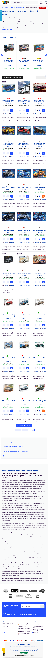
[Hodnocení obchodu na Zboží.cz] (43, 7)
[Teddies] (28, 596)
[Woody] (37, 596)
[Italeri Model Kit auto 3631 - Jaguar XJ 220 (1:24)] (39, 345)
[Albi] (6, 591)
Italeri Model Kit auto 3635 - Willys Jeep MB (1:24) (39, 401)
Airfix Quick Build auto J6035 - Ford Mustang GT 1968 (24, 144)
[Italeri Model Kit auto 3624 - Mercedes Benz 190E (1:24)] (39, 302)
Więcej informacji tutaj (7, 29)
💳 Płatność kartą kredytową (24, 631)
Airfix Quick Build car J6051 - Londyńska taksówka (8, 230)
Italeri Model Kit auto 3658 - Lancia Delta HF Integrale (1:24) (24, 61)
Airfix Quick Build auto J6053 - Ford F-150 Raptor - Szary (8, 187)
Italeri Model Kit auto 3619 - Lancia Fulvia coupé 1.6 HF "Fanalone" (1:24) (23, 272)
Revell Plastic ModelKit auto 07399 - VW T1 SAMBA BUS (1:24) (38, 61)
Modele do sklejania (20, 7)
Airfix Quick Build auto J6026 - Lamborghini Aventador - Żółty (8, 144)
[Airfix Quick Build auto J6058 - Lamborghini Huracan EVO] (39, 173)
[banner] (5, 2)
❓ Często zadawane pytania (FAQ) (24, 634)
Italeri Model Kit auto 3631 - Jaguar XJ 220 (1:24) (39, 358)
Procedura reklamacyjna (38, 624)
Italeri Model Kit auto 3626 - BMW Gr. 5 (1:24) (8, 358)
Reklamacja (35, 632)
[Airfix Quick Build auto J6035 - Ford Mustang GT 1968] (24, 130)
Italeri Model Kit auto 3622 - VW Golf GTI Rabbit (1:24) (8, 315)
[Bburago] (15, 591)
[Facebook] (2, 632)
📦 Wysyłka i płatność (22, 624)
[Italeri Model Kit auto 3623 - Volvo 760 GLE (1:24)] (24, 302)
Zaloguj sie (42, 606)
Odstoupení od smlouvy (23, 623)
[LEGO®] (10, 596)
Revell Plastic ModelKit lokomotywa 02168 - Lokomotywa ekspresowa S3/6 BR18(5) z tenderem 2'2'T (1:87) (9, 61)
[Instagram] (4, 632)
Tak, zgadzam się (24, 653)
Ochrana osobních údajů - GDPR (38, 627)
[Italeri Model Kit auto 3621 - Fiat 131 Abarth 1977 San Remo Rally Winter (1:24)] (39, 259)
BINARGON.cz (43, 655)
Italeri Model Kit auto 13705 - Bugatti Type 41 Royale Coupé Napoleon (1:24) (8, 272)
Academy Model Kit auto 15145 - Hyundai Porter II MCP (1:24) (24, 101)
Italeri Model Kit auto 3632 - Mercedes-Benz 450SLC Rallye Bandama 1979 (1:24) (8, 401)
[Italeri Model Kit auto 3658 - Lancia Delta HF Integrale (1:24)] (24, 48)
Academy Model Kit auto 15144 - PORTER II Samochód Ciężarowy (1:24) (8, 101)
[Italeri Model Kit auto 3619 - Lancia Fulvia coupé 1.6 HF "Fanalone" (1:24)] (24, 259)
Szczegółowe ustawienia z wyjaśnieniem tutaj (24, 655)
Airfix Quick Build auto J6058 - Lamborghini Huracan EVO (39, 187)
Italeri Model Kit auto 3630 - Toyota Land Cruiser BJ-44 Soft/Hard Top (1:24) (24, 358)
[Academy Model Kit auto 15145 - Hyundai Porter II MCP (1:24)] (24, 87)
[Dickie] (42, 591)
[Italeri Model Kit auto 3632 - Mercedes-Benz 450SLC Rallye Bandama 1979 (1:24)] (8, 388)
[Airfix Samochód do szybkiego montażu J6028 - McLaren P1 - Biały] (24, 216)
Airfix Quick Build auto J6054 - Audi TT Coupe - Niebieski (24, 187)
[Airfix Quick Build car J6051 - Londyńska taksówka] (8, 216)
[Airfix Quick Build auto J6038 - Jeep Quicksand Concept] (39, 130)
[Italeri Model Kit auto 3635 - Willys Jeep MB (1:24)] (39, 388)
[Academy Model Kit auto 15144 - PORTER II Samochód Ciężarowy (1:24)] (8, 87)
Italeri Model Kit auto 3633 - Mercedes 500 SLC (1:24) (24, 401)
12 (27, 430)
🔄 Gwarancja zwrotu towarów (24, 628)
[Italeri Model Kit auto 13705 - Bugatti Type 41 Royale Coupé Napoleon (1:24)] (8, 259)
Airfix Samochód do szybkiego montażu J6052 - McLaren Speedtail (39, 230)
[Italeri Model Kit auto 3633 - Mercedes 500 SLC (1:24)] (24, 388)
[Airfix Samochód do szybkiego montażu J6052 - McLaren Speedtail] (39, 216)
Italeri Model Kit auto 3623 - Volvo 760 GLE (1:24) (24, 315)
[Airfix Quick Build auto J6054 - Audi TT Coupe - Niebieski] (24, 173)
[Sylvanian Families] (19, 596)
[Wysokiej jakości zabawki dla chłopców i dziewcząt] (2, 7)
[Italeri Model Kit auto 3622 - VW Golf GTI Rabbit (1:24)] (8, 302)
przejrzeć (35, 634)
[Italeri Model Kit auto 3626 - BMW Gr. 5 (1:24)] (8, 345)
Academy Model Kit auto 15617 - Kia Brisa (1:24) (39, 101)
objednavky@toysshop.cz (28, 614)
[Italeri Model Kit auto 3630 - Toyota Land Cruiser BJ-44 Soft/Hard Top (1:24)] (24, 345)
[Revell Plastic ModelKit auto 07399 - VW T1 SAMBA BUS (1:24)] (39, 48)
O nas (34, 623)
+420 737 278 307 (11, 614)
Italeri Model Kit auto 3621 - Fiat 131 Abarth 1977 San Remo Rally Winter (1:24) (39, 272)
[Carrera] (33, 591)
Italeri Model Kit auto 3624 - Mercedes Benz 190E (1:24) (39, 315)
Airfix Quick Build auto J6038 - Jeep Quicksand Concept (39, 144)
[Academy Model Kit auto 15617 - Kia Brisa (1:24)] (39, 87)
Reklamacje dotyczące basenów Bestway (38, 630)
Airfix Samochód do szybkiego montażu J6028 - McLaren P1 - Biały (24, 230)
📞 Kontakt (20, 630)
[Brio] (24, 591)
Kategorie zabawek (9, 7)
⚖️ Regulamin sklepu (22, 626)
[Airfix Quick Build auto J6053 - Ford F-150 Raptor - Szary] (8, 173)
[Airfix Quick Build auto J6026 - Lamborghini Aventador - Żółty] (8, 130)
